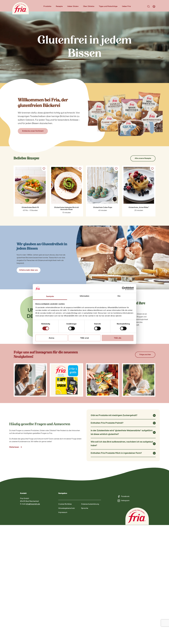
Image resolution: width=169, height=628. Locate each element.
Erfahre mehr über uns (28, 270)
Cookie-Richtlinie (65, 504)
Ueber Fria (126, 6)
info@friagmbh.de (33, 504)
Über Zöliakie (88, 6)
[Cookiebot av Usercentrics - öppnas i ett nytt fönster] (124, 288)
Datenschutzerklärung (90, 504)
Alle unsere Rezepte (143, 158)
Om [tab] (118, 296)
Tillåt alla (117, 338)
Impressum (62, 512)
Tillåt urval (84, 338)
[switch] (71, 328)
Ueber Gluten (73, 6)
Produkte (47, 6)
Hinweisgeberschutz (66, 508)
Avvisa (51, 338)
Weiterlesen (14, 447)
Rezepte (59, 6)
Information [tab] (84, 296)
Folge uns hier (145, 355)
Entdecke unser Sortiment (32, 131)
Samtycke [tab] (50, 296)
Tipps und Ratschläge (108, 6)
